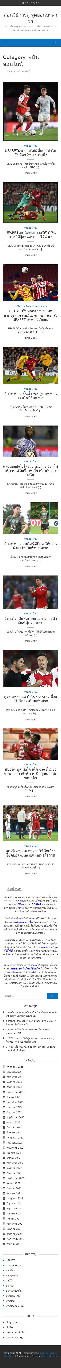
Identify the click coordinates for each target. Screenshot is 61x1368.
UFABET (18, 306)
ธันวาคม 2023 (14, 1087)
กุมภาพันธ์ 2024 (15, 1076)
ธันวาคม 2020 (14, 1233)
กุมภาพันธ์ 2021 (15, 1223)
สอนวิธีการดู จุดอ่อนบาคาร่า (30, 18)
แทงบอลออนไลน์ (15, 1306)
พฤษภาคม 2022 (15, 1147)
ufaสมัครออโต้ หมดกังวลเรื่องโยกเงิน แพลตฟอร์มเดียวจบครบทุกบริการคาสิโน (31, 1014)
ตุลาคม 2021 (13, 1183)
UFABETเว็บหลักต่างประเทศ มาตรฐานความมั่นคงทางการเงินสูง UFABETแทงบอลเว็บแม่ (30, 316)
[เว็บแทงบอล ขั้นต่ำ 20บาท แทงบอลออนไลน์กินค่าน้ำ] (30, 365)
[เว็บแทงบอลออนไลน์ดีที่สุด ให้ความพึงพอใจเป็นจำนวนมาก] (30, 518)
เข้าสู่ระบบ (11, 1322)
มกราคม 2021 (14, 1228)
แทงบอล (43, 306)
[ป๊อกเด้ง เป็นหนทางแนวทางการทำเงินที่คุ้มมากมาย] (30, 592)
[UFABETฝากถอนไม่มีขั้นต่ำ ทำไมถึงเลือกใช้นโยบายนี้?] (30, 111)
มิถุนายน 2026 (14, 1071)
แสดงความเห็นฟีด (15, 1332)
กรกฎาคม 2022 (15, 1137)
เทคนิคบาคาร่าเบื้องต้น (25, 922)
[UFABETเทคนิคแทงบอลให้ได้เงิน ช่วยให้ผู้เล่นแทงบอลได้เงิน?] (30, 202)
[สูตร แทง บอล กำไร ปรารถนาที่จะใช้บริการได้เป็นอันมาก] (30, 668)
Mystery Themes (49, 1356)
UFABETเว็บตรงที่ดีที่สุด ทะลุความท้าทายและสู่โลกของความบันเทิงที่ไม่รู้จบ (30, 1039)
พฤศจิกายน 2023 (15, 1092)
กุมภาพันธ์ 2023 (15, 1102)
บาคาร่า (10, 1285)
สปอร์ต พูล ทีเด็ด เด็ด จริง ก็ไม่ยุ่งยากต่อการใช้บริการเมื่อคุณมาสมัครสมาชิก (30, 774)
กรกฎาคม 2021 (15, 1198)
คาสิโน (9, 1280)
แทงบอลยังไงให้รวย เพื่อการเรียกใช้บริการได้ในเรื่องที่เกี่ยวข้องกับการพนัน (30, 471)
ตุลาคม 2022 (13, 1122)
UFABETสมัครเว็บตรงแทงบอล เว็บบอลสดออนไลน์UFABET (27, 1031)
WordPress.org (14, 1337)
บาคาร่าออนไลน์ (14, 1290)
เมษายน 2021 (14, 1213)
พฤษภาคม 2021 (15, 1208)
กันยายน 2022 (14, 1127)
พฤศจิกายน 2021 (15, 1178)
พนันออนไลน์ (30, 145)
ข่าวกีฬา (10, 1270)
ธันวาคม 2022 (14, 1112)
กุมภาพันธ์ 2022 (15, 1163)
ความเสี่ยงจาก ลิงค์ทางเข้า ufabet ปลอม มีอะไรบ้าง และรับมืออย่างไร (31, 1022)
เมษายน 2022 (14, 1152)
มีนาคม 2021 (13, 1218)
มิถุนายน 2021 (14, 1203)
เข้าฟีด (9, 1327)
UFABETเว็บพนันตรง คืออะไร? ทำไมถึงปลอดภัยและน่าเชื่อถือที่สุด (30, 1048)
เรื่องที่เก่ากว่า (14, 889)
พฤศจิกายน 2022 (15, 1117)
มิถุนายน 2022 (14, 1142)
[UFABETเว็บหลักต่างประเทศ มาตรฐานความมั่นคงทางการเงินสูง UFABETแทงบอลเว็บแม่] (30, 282)
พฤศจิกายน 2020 (15, 1239)
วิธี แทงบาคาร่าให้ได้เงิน (30, 904)
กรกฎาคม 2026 (15, 1066)
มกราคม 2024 (14, 1082)
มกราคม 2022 (14, 1168)
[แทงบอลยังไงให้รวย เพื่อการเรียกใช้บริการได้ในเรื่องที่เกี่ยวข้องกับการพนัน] (30, 441)
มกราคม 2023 (14, 1107)
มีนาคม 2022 (13, 1157)
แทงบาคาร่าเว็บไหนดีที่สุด (23, 968)
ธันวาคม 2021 (14, 1173)
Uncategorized (14, 1265)
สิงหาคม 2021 (14, 1193)
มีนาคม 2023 (13, 1097)
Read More (30, 173)
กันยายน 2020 (14, 1244)
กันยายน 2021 (14, 1188)
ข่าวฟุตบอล (12, 1275)
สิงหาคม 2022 (14, 1132)
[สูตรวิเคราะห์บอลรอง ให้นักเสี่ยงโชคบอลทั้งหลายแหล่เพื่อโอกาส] (30, 823)
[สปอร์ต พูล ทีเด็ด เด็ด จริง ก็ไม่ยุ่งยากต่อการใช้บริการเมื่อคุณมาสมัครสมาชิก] (30, 744)
